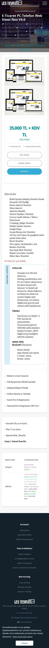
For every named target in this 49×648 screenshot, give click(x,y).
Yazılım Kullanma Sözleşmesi (24, 568)
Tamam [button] (24, 643)
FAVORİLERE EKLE (15, 146)
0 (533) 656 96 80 (25, 613)
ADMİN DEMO (24, 163)
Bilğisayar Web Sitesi (30, 477)
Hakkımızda (24, 530)
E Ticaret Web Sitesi (30, 479)
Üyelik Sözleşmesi (24, 563)
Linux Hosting (24, 583)
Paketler (18, 45)
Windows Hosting (24, 587)
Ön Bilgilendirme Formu (24, 559)
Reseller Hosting (24, 592)
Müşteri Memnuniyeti (24, 539)
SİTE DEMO (24, 155)
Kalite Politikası (24, 554)
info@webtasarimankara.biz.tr (26, 618)
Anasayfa (8, 45)
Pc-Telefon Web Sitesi (31, 474)
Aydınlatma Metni (24, 535)
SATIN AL (24, 171)
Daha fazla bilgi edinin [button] (23, 637)
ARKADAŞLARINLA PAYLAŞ (33, 146)
